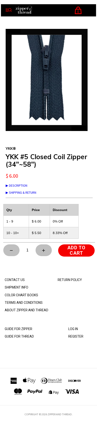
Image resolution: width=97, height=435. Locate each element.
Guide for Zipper (18, 329)
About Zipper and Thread (26, 310)
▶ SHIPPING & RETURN (21, 192)
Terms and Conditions (24, 302)
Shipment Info (16, 287)
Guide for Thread (19, 336)
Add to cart (76, 250)
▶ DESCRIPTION (16, 185)
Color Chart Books (21, 295)
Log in (73, 329)
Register (75, 336)
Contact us (15, 280)
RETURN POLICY (70, 280)
